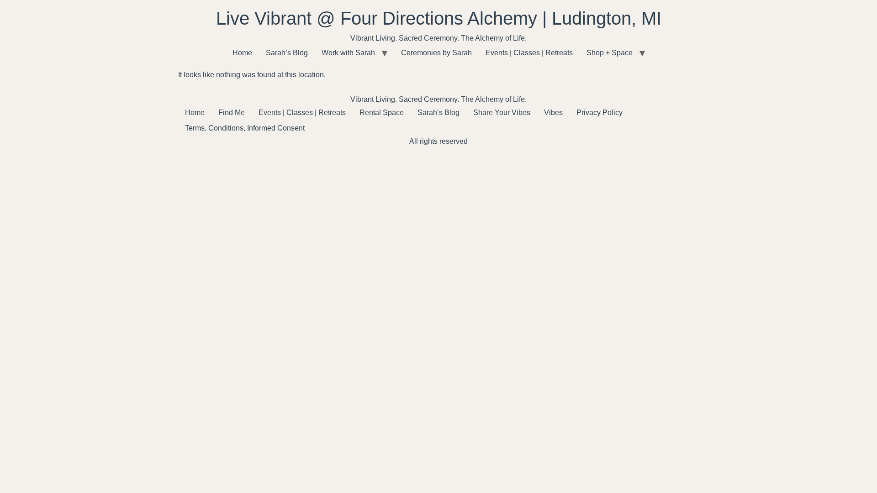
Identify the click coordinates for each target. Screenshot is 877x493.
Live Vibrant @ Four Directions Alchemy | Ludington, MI (438, 18)
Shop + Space (609, 53)
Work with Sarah (348, 53)
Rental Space (381, 112)
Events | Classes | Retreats (529, 53)
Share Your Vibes (501, 112)
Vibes (553, 112)
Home (242, 53)
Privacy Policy (599, 112)
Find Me (231, 112)
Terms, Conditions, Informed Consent (245, 128)
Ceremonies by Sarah (436, 53)
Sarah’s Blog (287, 53)
